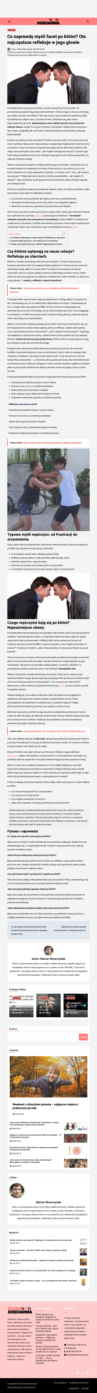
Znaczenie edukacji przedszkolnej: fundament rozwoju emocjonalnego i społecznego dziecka (34, 1123)
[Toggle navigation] (9, 21)
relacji (75, 227)
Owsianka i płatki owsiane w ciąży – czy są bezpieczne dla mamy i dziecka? (43, 1281)
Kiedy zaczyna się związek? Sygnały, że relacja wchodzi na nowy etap (41, 1240)
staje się (39, 215)
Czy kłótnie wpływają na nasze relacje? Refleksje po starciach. (38, 238)
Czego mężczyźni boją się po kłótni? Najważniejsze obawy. (36, 244)
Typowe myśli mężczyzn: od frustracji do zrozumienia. (34, 241)
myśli (62, 685)
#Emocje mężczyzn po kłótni (21, 52)
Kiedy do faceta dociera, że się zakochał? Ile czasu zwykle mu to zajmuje (42, 1270)
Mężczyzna (12, 755)
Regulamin (74, 1388)
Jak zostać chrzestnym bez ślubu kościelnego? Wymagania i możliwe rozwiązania (31, 1161)
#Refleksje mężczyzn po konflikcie (68, 52)
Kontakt (85, 1388)
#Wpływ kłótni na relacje (37, 55)
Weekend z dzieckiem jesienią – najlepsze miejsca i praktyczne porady (41, 1260)
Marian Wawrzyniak (24, 49)
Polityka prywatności (79, 1382)
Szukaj (13, 1029)
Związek (11, 30)
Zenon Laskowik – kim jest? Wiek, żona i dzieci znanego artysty (38, 1250)
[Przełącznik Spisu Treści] (62, 234)
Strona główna (60, 1382)
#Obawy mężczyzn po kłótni (43, 52)
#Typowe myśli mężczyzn (17, 55)
